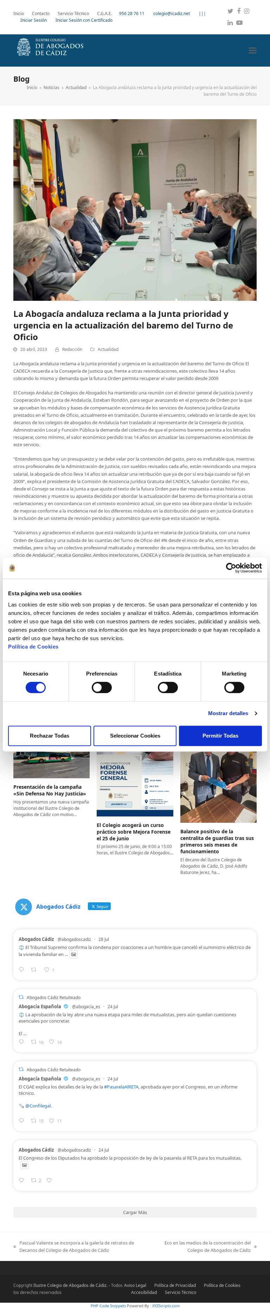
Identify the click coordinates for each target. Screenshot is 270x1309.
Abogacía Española (40, 1006)
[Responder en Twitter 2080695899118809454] (23, 1181)
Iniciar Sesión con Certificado (84, 20)
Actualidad (108, 349)
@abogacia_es (86, 1007)
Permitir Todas (220, 736)
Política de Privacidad (175, 1285)
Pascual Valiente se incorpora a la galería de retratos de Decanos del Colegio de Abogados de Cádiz (73, 1247)
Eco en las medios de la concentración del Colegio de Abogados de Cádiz (203, 1247)
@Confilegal (38, 1106)
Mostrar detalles (228, 713)
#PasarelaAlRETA (121, 1087)
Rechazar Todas (49, 736)
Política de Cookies (33, 647)
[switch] (102, 687)
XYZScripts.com (166, 1305)
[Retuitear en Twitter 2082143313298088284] (35, 970)
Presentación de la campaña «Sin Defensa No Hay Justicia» (49, 790)
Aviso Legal (135, 1285)
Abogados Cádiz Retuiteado (54, 998)
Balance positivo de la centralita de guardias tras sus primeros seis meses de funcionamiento (217, 841)
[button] (253, 50)
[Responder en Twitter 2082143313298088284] (23, 970)
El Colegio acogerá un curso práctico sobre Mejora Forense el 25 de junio (134, 832)
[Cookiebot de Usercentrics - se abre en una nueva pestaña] (231, 568)
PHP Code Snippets (108, 1305)
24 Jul (113, 1007)
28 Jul (103, 939)
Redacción (72, 349)
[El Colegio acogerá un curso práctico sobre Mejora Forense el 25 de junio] (135, 768)
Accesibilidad (144, 1292)
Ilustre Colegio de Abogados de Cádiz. (70, 1285)
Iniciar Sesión (33, 20)
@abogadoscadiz (74, 939)
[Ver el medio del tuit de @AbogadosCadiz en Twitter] (74, 954)
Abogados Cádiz (36, 939)
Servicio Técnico (180, 1292)
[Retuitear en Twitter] (21, 997)
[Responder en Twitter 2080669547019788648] (23, 1121)
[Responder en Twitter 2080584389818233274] (23, 1042)
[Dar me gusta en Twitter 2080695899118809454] (51, 1181)
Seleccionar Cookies (135, 736)
